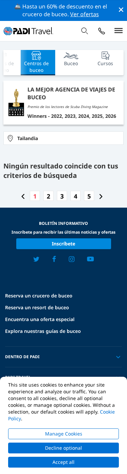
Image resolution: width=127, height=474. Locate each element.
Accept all (63, 462)
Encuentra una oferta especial (40, 319)
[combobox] (63, 138)
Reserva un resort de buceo (37, 307)
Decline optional (63, 448)
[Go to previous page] (23, 196)
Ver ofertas (84, 14)
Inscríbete (63, 243)
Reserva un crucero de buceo (38, 295)
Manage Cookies (63, 433)
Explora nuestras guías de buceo (43, 331)
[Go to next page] (101, 196)
